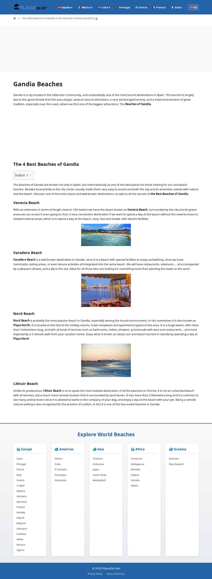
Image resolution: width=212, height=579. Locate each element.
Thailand (98, 458)
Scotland (21, 534)
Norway (21, 512)
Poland (20, 517)
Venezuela (60, 480)
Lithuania (22, 528)
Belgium (21, 523)
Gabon (134, 485)
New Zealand (176, 464)
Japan (96, 469)
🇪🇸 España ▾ (65, 7)
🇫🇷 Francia (159, 7)
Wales (20, 539)
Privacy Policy (95, 573)
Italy (19, 474)
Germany (22, 496)
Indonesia (98, 464)
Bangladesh (99, 480)
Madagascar (138, 464)
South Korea (99, 474)
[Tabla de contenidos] (28, 175)
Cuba (57, 464)
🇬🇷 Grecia (141, 7)
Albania (21, 491)
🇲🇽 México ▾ (85, 7)
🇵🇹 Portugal (122, 7)
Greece (20, 480)
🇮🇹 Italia (176, 7)
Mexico (58, 458)
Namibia (135, 469)
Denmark (22, 501)
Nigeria (135, 474)
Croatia (21, 485)
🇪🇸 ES (193, 7)
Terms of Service (115, 573)
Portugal (21, 464)
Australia (174, 458)
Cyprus (20, 550)
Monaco (21, 544)
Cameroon (136, 458)
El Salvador (61, 469)
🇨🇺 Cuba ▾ (104, 7)
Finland (21, 507)
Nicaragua (60, 474)
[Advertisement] (99, 49)
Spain (20, 458)
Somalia (135, 480)
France (20, 469)
